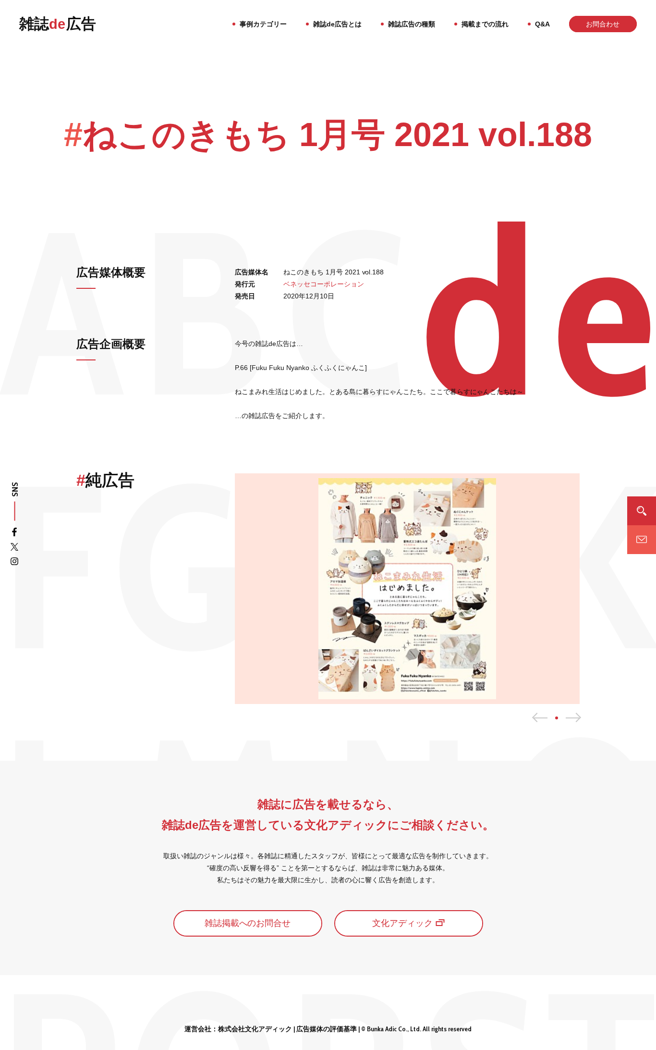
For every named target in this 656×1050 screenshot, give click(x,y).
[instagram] (14, 563)
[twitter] (14, 549)
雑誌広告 (57, 23)
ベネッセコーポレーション (323, 284)
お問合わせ (603, 24)
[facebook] (14, 534)
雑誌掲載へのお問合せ (248, 923)
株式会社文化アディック (255, 1029)
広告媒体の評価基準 (326, 1029)
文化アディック (402, 923)
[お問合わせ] (641, 539)
